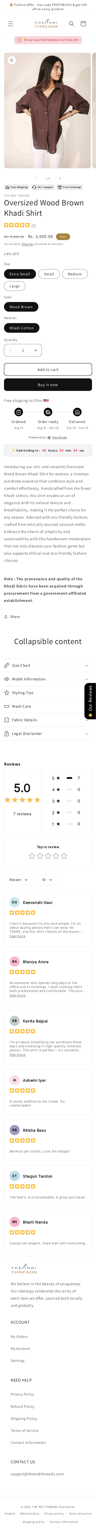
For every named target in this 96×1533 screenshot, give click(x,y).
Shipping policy (34, 1522)
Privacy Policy (22, 1394)
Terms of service (80, 1513)
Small (49, 274)
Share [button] (15, 616)
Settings (18, 1360)
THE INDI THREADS (45, 1507)
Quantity (10, 340)
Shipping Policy (24, 1418)
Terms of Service (25, 1430)
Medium (75, 274)
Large (15, 286)
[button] (11, 24)
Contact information (64, 1522)
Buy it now (48, 384)
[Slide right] (60, 178)
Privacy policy (54, 1513)
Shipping (27, 244)
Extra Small (20, 274)
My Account (20, 1348)
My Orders (19, 1336)
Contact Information (28, 1442)
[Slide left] (36, 178)
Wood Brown (21, 306)
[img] (17, 226)
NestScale (59, 437)
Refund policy (29, 1513)
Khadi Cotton (22, 328)
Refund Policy (22, 1406)
